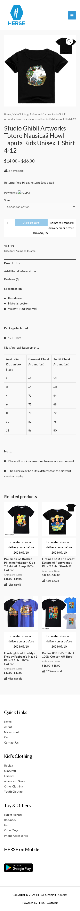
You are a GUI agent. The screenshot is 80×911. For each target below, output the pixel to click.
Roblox (8, 765)
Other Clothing (13, 786)
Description (12, 263)
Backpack (10, 820)
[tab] (40, 263)
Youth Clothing (13, 791)
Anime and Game (40, 114)
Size (7, 200)
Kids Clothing (20, 114)
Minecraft (10, 771)
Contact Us (11, 742)
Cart (7, 737)
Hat (6, 825)
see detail (48, 182)
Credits (62, 894)
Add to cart (31, 222)
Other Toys (11, 830)
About (8, 727)
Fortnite (9, 776)
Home (7, 114)
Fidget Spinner (13, 814)
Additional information (20, 271)
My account (11, 732)
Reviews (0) (11, 279)
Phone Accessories (16, 835)
